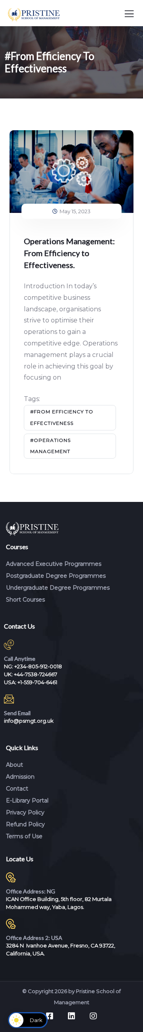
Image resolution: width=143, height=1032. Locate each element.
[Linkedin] (71, 1016)
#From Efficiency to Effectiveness (61, 417)
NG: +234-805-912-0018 (33, 666)
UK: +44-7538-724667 (30, 674)
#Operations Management (50, 446)
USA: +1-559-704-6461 (30, 682)
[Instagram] (93, 1016)
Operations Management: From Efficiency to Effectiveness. (69, 253)
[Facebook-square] (50, 1016)
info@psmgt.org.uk (29, 721)
